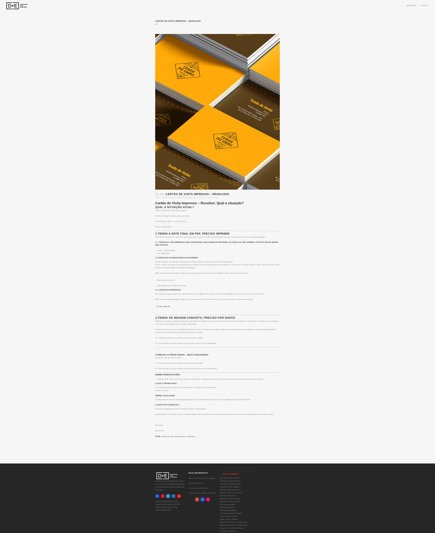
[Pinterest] (163, 496)
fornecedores (180, 436)
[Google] (197, 499)
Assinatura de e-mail (196, 483)
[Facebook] (203, 499)
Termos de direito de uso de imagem (202, 478)
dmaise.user (200, 197)
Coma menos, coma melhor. (199, 488)
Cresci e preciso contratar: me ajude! (202, 493)
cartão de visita (167, 436)
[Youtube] (179, 496)
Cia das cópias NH (163, 306)
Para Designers (187, 197)
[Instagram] (208, 499)
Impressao (191, 436)
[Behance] (157, 496)
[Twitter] (168, 496)
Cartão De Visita (175, 197)
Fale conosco (231, 474)
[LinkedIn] (174, 496)
